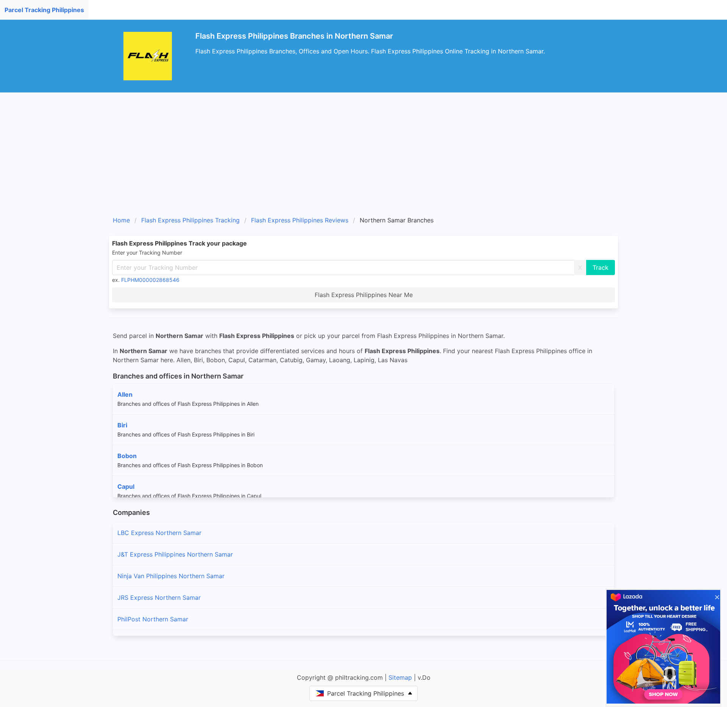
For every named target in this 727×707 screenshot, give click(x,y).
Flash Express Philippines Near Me (364, 295)
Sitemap (400, 677)
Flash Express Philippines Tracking (190, 220)
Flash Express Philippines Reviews (299, 220)
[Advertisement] (363, 157)
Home (121, 220)
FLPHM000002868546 (150, 280)
